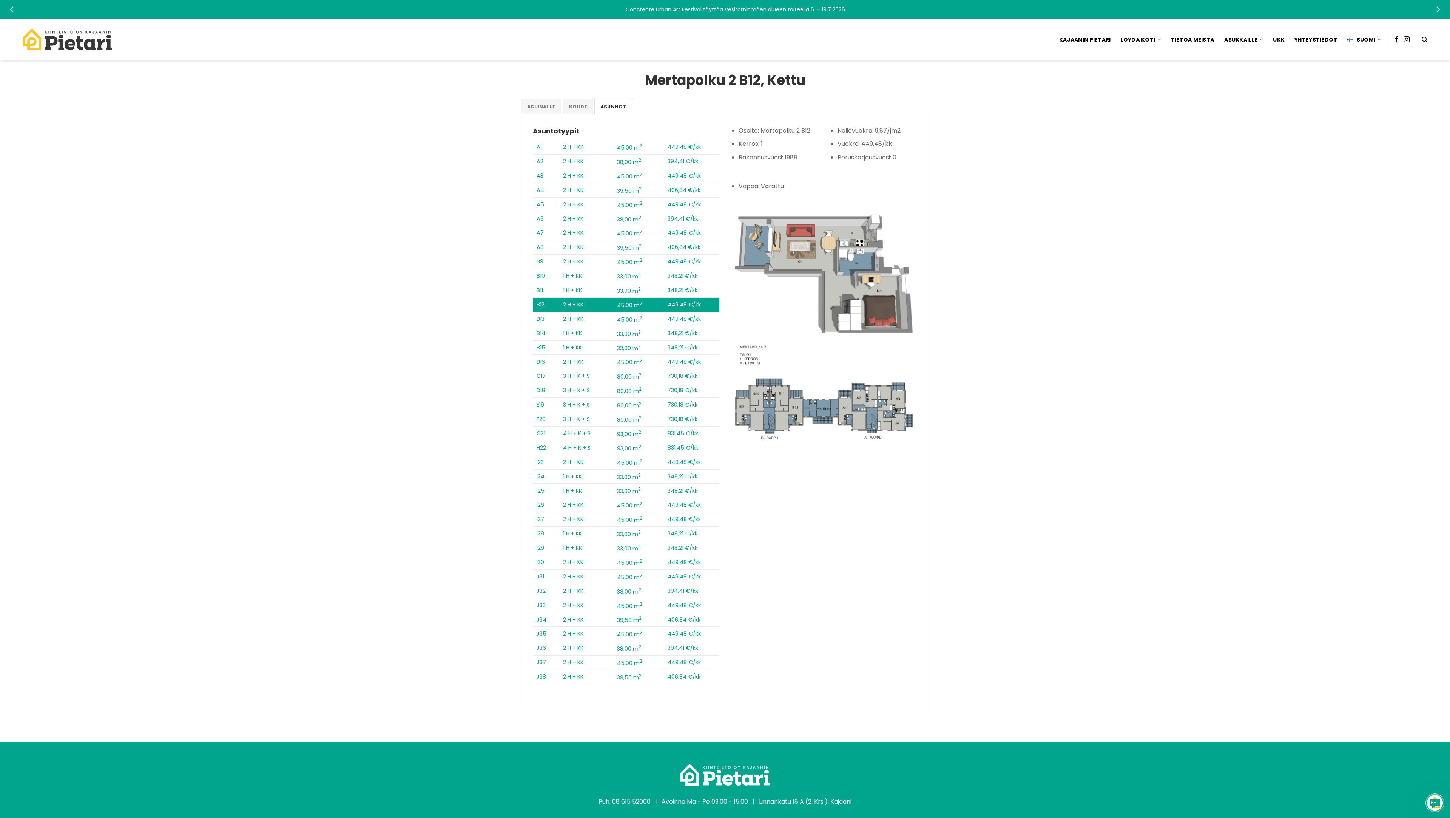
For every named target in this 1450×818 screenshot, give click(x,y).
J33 (541, 605)
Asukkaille (1240, 39)
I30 (540, 562)
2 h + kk (573, 147)
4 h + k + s (577, 433)
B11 (540, 290)
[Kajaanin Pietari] (67, 39)
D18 (541, 390)
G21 (541, 433)
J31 (540, 576)
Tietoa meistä (1193, 39)
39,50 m (629, 191)
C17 (541, 376)
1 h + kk (572, 276)
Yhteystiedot (1315, 39)
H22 (541, 448)
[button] (725, 9)
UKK (1279, 39)
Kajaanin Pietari (1085, 39)
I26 (540, 505)
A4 (540, 190)
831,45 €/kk (683, 433)
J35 (541, 633)
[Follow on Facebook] (1397, 39)
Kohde (578, 107)
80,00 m (629, 376)
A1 (539, 147)
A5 (540, 204)
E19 (540, 404)
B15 (541, 347)
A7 (540, 233)
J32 (541, 591)
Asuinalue (541, 107)
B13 (541, 319)
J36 (541, 648)
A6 (540, 219)
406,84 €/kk (684, 190)
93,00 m (629, 434)
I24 (541, 476)
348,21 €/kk (682, 276)
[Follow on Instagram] (1407, 39)
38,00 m (629, 162)
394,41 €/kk (683, 161)
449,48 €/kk (684, 147)
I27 (540, 519)
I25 (541, 491)
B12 (541, 304)
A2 (540, 161)
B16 (541, 362)
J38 (541, 676)
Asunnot (613, 107)
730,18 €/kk (682, 376)
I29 (540, 548)
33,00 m (629, 276)
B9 (540, 261)
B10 (541, 276)
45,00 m (629, 148)
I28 (540, 533)
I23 (540, 462)
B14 (541, 333)
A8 (540, 247)
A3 (540, 175)
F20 (541, 419)
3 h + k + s (576, 376)
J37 (541, 662)
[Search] (1424, 39)
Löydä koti (1138, 39)
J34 (541, 619)
